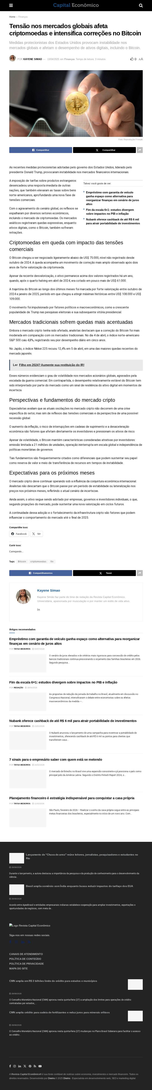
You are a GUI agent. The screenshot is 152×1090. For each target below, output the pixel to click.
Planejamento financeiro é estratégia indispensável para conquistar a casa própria (71, 798)
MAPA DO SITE (18, 968)
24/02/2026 (39, 765)
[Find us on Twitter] (24, 1066)
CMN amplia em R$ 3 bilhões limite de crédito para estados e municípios (53, 980)
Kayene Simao (32, 59)
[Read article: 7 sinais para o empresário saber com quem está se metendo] (27, 779)
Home (12, 17)
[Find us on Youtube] (40, 1066)
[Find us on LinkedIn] (19, 1066)
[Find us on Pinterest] (30, 1066)
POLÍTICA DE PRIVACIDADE (26, 963)
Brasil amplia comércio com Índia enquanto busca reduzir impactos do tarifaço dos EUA (79, 886)
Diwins (51, 1078)
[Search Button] (141, 5)
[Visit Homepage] (76, 5)
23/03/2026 (39, 726)
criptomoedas (38, 561)
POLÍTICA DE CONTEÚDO (25, 958)
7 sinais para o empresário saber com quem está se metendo (55, 759)
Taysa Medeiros (22, 649)
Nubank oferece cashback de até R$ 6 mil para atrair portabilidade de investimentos (72, 721)
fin (52, 561)
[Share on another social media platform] (140, 150)
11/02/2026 (39, 804)
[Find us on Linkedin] (22, 942)
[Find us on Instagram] (16, 942)
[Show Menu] (11, 5)
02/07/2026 (39, 649)
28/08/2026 (16, 867)
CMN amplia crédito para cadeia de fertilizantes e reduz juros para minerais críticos (59, 1012)
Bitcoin (22, 561)
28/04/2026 (32, 688)
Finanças (23, 17)
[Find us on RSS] (29, 942)
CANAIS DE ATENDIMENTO (26, 954)
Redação (18, 688)
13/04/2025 (53, 59)
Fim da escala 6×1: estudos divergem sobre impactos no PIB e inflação (63, 682)
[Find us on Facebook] (10, 942)
